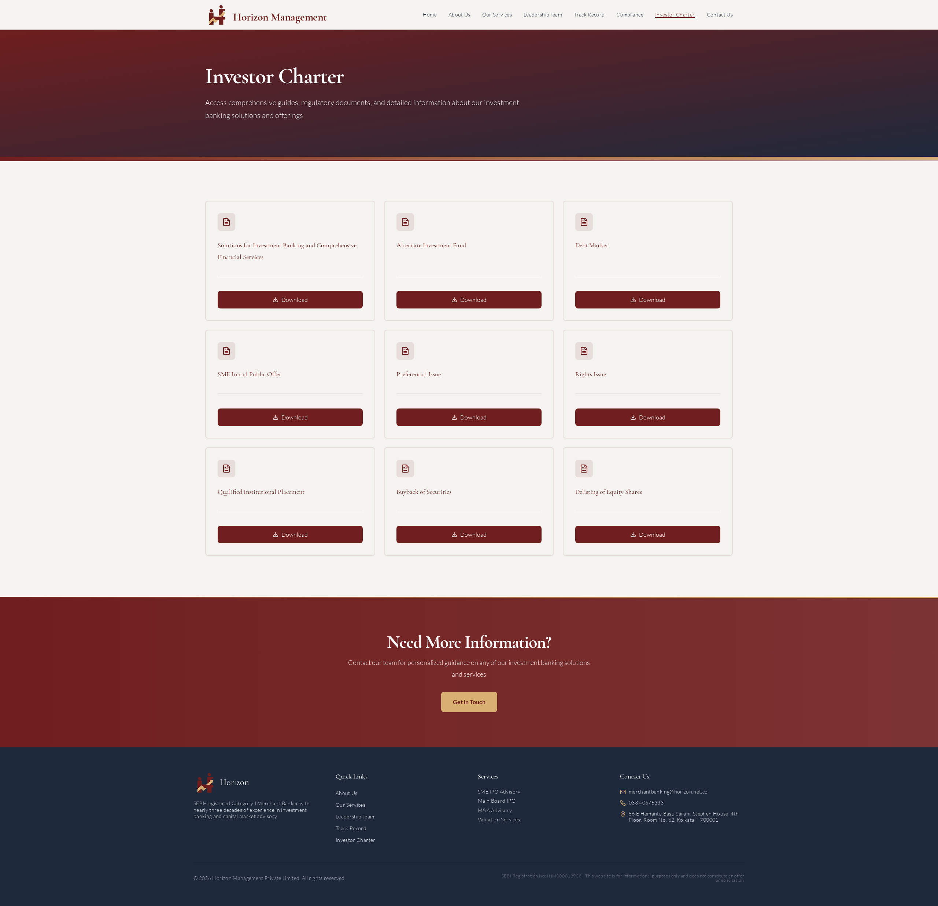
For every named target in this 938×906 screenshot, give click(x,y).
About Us (459, 14)
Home (430, 14)
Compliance (629, 14)
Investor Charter (675, 14)
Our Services (497, 14)
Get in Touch (469, 701)
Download (294, 299)
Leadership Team (543, 14)
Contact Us (720, 14)
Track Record (589, 14)
